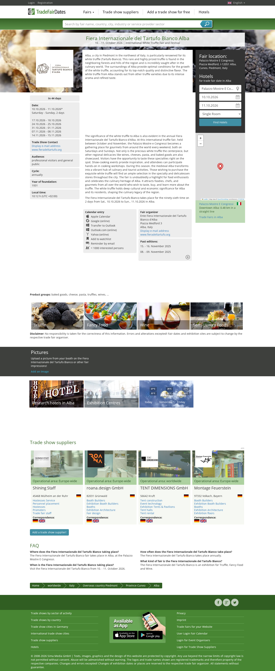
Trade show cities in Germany (49, 626)
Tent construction (151, 500)
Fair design (93, 513)
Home (35, 585)
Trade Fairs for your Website (194, 626)
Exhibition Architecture (101, 510)
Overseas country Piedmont (100, 585)
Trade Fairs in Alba (211, 217)
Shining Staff (44, 488)
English (238, 2)
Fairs (87, 12)
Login (31, 2)
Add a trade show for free (168, 12)
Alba (156, 585)
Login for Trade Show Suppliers (196, 647)
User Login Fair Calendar (192, 633)
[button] (220, 166)
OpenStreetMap (223, 199)
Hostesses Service (44, 500)
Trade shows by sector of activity (51, 613)
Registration (45, 2)
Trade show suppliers (121, 12)
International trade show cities (50, 633)
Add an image (40, 371)
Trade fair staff (42, 513)
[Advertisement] (137, 108)
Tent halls (146, 510)
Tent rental (147, 513)
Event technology (151, 503)
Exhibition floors (204, 513)
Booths (91, 507)
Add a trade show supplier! (49, 532)
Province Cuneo (135, 585)
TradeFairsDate (46, 11)
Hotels (204, 12)
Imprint (181, 620)
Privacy (181, 613)
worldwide (54, 585)
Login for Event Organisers (193, 640)
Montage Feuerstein (212, 488)
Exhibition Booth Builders (102, 503)
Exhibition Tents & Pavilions (157, 507)
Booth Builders (96, 500)
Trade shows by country (46, 620)
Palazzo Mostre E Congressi (216, 204)
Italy (71, 585)
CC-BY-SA (241, 199)
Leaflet (205, 199)
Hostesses (39, 507)
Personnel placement (46, 503)
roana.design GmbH (105, 488)
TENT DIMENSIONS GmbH (164, 488)
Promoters (39, 510)
